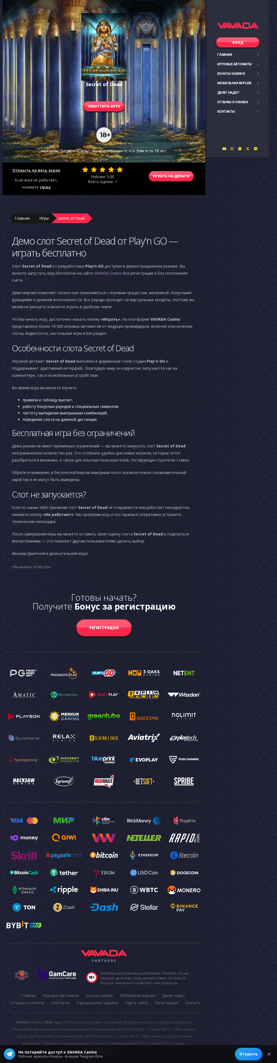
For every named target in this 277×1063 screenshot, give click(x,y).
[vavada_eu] (248, 148)
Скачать (192, 1002)
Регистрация (104, 627)
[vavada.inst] (232, 148)
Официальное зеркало (97, 1002)
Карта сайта (136, 1002)
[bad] (85, 169)
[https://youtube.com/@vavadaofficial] (224, 148)
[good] (111, 169)
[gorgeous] (120, 169)
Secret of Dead (71, 218)
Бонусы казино (231, 73)
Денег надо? (228, 92)
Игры (44, 218)
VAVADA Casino (108, 273)
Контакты (226, 111)
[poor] (94, 169)
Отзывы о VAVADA (232, 102)
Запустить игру (103, 106)
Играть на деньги (171, 176)
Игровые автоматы (234, 64)
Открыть (248, 1054)
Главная (224, 54)
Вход (237, 42)
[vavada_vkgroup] (240, 148)
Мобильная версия (234, 83)
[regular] (102, 169)
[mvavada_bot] (255, 148)
